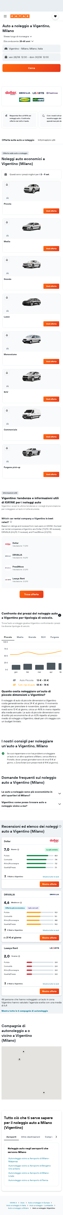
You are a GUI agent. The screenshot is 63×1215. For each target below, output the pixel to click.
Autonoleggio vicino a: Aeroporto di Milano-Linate (28, 1174)
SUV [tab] (43, 637)
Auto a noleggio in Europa (39, 1202)
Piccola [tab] (8, 637)
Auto (22, 1202)
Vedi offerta (51, 211)
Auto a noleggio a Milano (18, 1208)
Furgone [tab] (54, 637)
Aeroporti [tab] (11, 1136)
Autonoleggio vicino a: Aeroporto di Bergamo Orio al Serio (29, 1167)
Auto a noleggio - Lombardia (41, 1205)
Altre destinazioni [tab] (30, 1136)
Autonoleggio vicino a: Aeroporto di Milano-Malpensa (28, 1160)
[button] (5, 16)
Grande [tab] (32, 637)
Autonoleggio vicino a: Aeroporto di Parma (28, 1180)
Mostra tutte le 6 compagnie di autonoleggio (25, 1011)
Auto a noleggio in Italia (16, 1205)
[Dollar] (54, 841)
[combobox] (17, 36)
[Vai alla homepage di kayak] (20, 16)
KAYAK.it (13, 1202)
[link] (32, 594)
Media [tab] (20, 637)
